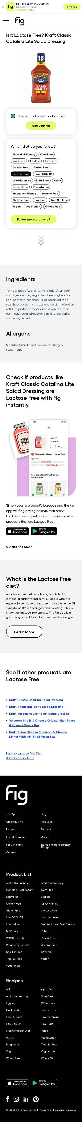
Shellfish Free (21, 199)
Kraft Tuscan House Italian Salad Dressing (39, 713)
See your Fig (41, 125)
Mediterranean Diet (18, 1030)
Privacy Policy (45, 1109)
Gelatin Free (20, 167)
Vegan (16, 206)
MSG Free (42, 180)
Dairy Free (18, 160)
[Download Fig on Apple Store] (17, 1083)
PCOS (10, 1037)
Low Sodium (14, 1023)
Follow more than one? (33, 219)
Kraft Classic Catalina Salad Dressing (36, 699)
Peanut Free (20, 186)
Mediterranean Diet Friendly (58, 924)
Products (46, 821)
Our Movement (15, 837)
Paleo (57, 180)
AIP (8, 989)
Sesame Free (49, 193)
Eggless (35, 160)
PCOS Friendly (15, 938)
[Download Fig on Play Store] (44, 1083)
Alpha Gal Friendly (23, 154)
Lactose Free (21, 173)
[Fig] (19, 21)
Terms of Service (27, 1109)
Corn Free (46, 154)
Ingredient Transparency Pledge (56, 846)
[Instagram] (16, 1099)
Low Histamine (21, 180)
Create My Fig (14, 821)
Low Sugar (47, 1023)
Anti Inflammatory (52, 883)
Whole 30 (47, 1058)
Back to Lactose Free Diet (24, 753)
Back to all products (20, 758)
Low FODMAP (43, 173)
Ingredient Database (65, 1109)
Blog (43, 814)
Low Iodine (12, 924)
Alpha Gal (47, 989)
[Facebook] (7, 1099)
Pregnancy (12, 1044)
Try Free (72, 6)
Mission (45, 837)
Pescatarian (41, 186)
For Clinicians (14, 844)
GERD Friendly (49, 903)
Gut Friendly (13, 1010)
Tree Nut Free (59, 199)
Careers (11, 852)
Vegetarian (33, 206)
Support (46, 829)
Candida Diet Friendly (19, 889)
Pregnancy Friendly (24, 193)
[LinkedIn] (25, 1099)
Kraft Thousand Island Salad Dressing (36, 706)
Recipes (11, 829)
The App (11, 814)
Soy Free (40, 199)
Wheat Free (52, 206)
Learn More (24, 631)
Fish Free (50, 160)
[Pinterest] (36, 1099)
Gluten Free (41, 167)
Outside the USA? (19, 546)
